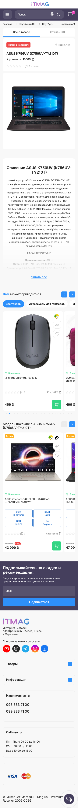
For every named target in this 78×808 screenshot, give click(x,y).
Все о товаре (21, 32)
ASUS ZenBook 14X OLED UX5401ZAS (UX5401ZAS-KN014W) (27, 501)
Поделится (64, 44)
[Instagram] (35, 648)
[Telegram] (25, 648)
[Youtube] (6, 648)
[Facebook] (44, 648)
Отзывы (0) (57, 32)
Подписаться (39, 602)
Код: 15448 (52, 392)
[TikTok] (16, 648)
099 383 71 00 (17, 711)
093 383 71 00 (17, 705)
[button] (64, 294)
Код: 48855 (52, 533)
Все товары (13, 303)
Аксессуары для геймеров (47, 303)
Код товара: (18, 59)
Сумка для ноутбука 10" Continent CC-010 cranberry (30, 379)
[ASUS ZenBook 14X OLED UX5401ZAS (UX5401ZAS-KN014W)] (33, 462)
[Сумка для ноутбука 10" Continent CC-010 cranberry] (33, 341)
